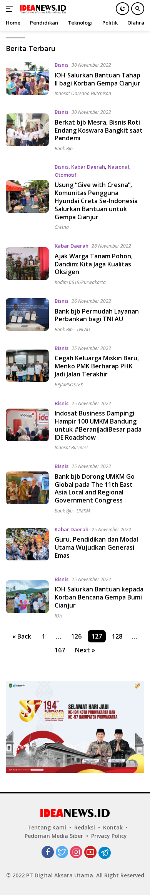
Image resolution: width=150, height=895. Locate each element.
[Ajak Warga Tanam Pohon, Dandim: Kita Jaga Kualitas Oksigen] (27, 263)
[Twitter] (62, 852)
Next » (85, 650)
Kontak (113, 827)
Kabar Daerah (88, 166)
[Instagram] (76, 852)
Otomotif (66, 174)
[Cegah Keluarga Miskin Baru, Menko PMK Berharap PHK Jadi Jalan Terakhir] (27, 366)
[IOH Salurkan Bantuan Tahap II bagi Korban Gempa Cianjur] (27, 78)
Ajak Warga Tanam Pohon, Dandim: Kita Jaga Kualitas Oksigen (94, 264)
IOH (58, 616)
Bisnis (61, 64)
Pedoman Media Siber (54, 835)
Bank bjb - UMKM (72, 510)
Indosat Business (71, 447)
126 (76, 636)
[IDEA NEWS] (42, 9)
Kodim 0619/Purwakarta (80, 282)
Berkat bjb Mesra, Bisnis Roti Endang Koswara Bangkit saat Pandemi (99, 130)
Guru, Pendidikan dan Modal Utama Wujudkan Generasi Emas (96, 547)
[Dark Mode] (122, 8)
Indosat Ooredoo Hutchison (83, 93)
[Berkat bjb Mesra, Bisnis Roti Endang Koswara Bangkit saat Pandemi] (27, 129)
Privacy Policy (109, 835)
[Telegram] (104, 853)
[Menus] (11, 8)
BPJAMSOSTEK (69, 384)
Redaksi (84, 827)
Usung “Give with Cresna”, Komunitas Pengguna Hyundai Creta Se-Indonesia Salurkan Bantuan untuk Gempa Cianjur (96, 201)
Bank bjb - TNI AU (72, 329)
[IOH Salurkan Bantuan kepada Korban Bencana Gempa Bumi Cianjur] (27, 596)
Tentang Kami (46, 827)
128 (117, 636)
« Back (21, 636)
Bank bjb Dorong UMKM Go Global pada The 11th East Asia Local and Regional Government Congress (95, 488)
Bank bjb (64, 148)
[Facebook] (48, 852)
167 (60, 650)
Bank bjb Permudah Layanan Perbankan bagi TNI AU (97, 315)
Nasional (118, 166)
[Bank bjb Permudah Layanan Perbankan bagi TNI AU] (27, 314)
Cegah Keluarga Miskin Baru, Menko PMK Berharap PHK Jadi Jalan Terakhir (97, 366)
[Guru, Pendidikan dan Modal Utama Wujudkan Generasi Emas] (27, 544)
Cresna (62, 227)
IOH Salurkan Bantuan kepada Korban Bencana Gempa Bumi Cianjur (99, 597)
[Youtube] (90, 852)
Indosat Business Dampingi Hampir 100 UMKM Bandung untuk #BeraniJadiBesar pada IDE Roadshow (98, 425)
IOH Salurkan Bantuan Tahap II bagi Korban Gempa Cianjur (97, 79)
